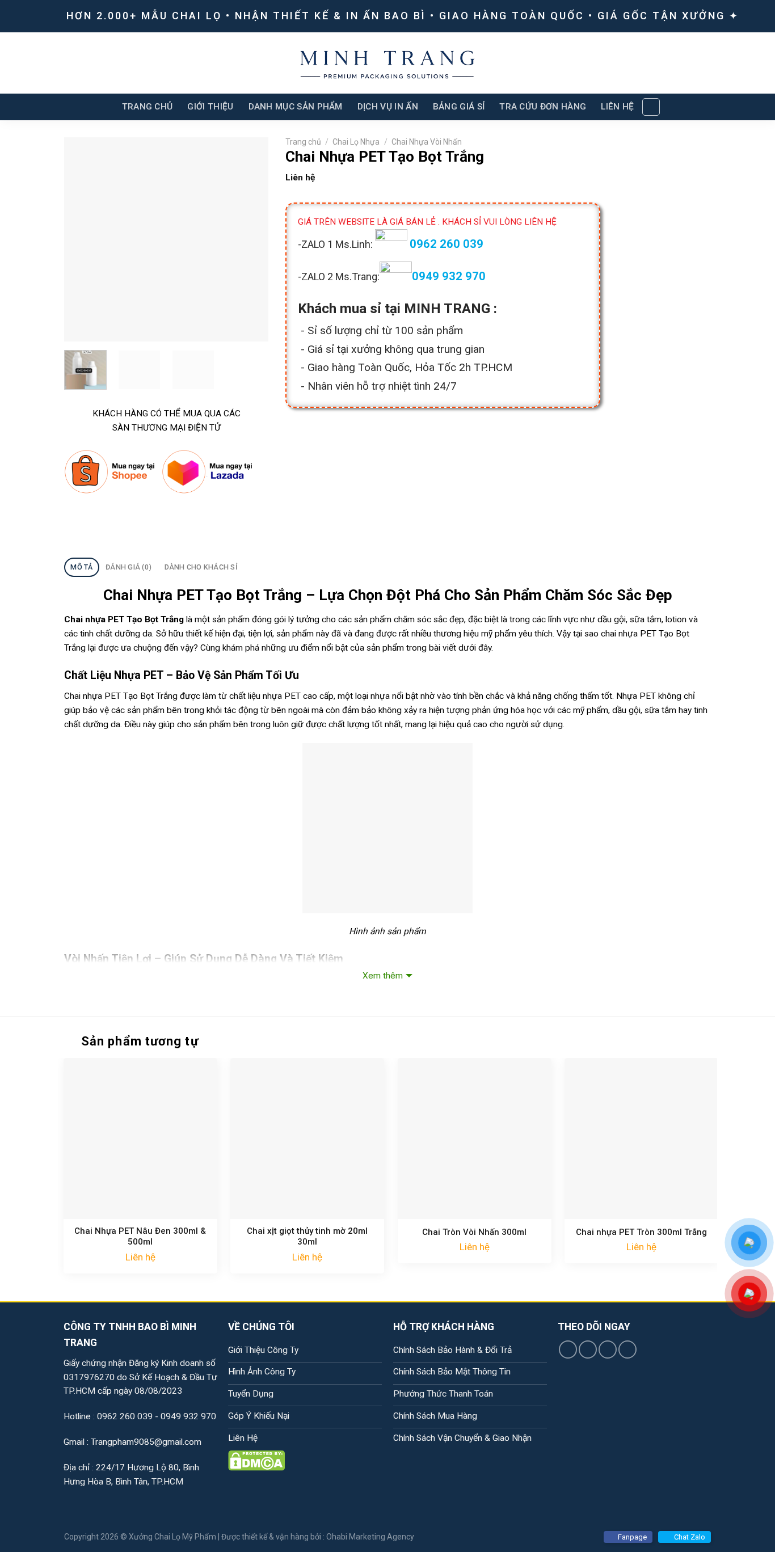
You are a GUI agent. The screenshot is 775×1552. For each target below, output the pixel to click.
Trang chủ (303, 141)
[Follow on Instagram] (588, 1349)
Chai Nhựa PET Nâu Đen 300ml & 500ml (140, 1236)
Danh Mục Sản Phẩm (295, 107)
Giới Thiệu (210, 107)
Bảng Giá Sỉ (459, 107)
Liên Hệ (617, 107)
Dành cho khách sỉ (201, 567)
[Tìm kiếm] (651, 107)
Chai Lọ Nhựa (356, 141)
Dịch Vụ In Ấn (387, 107)
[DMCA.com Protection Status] (256, 1460)
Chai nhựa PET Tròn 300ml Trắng (641, 1232)
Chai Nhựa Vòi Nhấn (426, 141)
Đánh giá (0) (128, 567)
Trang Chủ (147, 107)
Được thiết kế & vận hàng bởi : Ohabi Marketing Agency (317, 1536)
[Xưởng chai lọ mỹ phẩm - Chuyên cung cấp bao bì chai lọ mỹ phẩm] (388, 63)
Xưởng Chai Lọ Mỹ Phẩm (172, 1536)
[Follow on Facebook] (568, 1349)
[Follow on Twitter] (608, 1349)
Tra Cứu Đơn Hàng (542, 107)
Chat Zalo (689, 1537)
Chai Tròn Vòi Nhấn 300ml (474, 1232)
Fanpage (632, 1537)
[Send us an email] (627, 1349)
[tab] (81, 567)
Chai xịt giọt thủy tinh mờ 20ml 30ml (307, 1236)
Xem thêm (383, 976)
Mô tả (81, 567)
